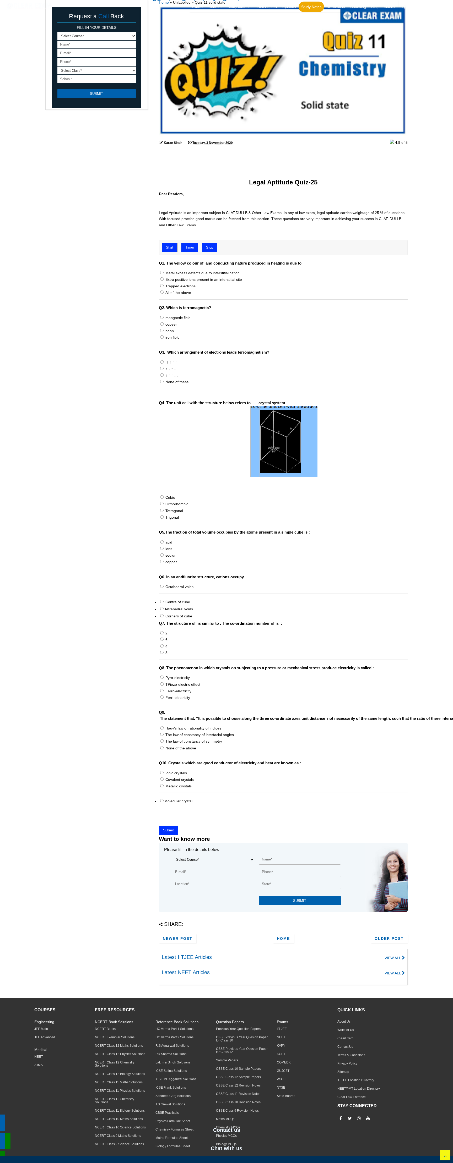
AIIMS (38, 1065)
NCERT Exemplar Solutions (114, 1037)
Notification (336, 7)
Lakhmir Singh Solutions (172, 1062)
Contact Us (345, 1047)
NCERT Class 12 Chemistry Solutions (114, 1064)
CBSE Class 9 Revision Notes (237, 1110)
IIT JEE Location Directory (355, 1080)
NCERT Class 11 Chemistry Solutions (114, 1100)
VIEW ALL (393, 958)
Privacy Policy (347, 1063)
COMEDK (284, 1062)
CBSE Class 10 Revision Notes (238, 1102)
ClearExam (345, 1038)
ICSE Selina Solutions (171, 1071)
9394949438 (435, 7)
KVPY (281, 1045)
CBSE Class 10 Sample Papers (238, 1069)
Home (164, 2)
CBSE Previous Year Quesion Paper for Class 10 (242, 1038)
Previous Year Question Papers (238, 1029)
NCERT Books (105, 1029)
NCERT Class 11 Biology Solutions (120, 1110)
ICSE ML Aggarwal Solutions (175, 1079)
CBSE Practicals (167, 1113)
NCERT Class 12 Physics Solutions (120, 1054)
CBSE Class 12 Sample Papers (238, 1077)
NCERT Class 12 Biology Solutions (120, 1074)
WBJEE (282, 1079)
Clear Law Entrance (351, 1097)
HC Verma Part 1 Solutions (174, 1029)
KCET (281, 1054)
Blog (375, 7)
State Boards (286, 1096)
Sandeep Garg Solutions (173, 1096)
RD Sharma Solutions (170, 1054)
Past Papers (267, 7)
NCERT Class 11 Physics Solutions (120, 1091)
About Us (343, 1021)
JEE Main (41, 1029)
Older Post (389, 938)
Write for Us (345, 1030)
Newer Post (177, 938)
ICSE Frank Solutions (170, 1087)
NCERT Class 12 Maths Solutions (119, 1045)
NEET (38, 1056)
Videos (389, 7)
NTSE (281, 1087)
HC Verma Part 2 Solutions (174, 1037)
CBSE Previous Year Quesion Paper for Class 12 (242, 1050)
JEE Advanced (44, 1037)
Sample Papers (227, 1060)
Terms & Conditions (351, 1055)
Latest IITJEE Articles (187, 957)
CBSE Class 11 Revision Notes (238, 1094)
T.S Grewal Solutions (170, 1104)
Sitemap (343, 1072)
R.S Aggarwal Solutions (172, 1045)
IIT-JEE (282, 1029)
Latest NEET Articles (186, 972)
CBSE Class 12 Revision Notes (238, 1085)
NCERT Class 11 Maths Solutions (119, 1082)
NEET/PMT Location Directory (358, 1088)
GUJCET (283, 1071)
